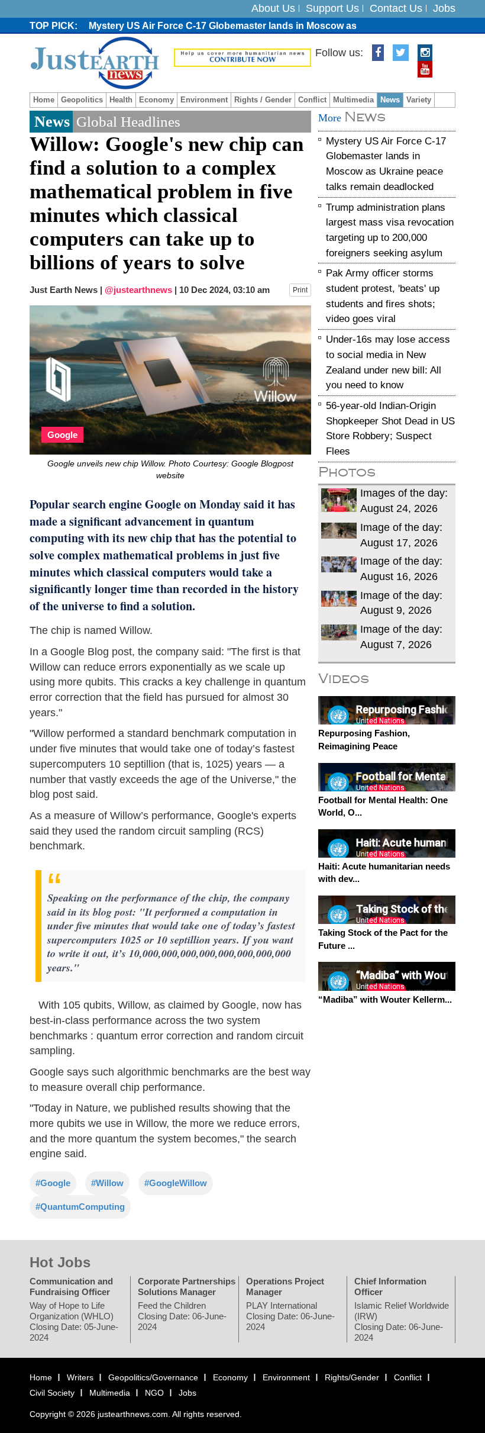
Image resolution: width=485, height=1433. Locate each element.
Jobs (444, 8)
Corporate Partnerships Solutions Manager (186, 1286)
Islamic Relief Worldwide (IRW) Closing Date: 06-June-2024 (401, 1321)
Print (300, 290)
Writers (80, 1377)
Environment (204, 99)
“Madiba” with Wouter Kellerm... (385, 999)
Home (43, 99)
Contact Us (396, 8)
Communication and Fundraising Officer (71, 1286)
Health (120, 99)
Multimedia (353, 99)
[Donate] (242, 57)
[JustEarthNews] (94, 62)
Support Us (332, 8)
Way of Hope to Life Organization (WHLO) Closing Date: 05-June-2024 (74, 1321)
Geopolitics (82, 99)
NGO (154, 1392)
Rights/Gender (352, 1377)
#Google (52, 1183)
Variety (418, 99)
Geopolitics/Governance (153, 1377)
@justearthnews (138, 290)
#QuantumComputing (80, 1207)
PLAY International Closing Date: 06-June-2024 (290, 1316)
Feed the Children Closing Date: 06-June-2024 (182, 1316)
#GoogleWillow (175, 1183)
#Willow (107, 1183)
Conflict (312, 99)
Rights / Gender (263, 99)
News (390, 99)
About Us (273, 8)
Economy (156, 99)
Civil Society (52, 1392)
